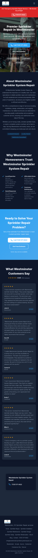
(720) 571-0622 (20, 14)
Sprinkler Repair (15, 528)
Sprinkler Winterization (21, 534)
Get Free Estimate (19, 51)
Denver (24, 547)
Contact (16, 537)
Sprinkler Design (26, 531)
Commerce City (16, 547)
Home (7, 528)
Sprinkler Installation (26, 528)
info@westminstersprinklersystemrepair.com (19, 540)
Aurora (22, 544)
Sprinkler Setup (9, 534)
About (31, 534)
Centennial (28, 544)
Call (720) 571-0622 (20, 45)
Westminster (10, 544)
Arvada (17, 544)
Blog (11, 537)
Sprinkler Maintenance (13, 531)
